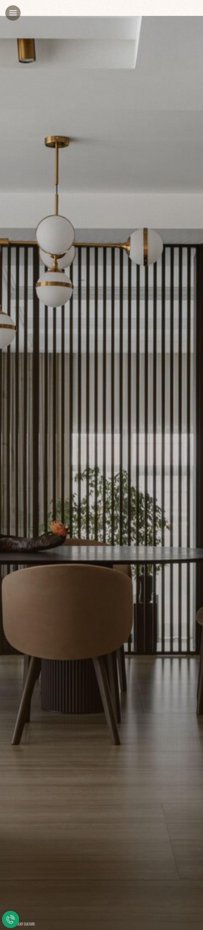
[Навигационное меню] (13, 13)
